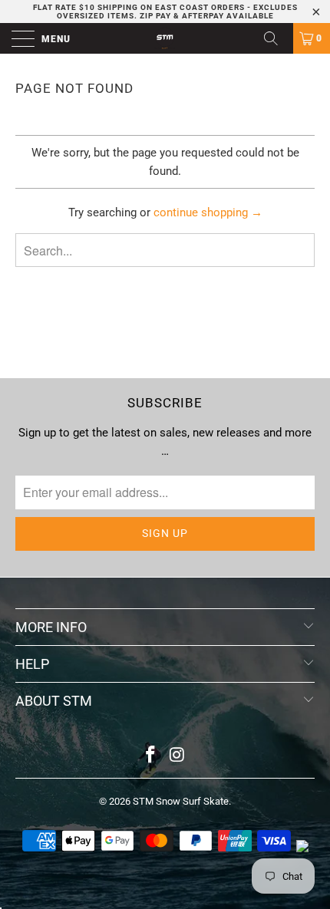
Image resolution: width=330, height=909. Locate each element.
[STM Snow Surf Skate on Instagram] (178, 756)
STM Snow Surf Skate (181, 801)
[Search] (276, 38)
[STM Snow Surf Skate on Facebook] (151, 756)
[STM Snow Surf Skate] (165, 38)
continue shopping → (207, 212)
